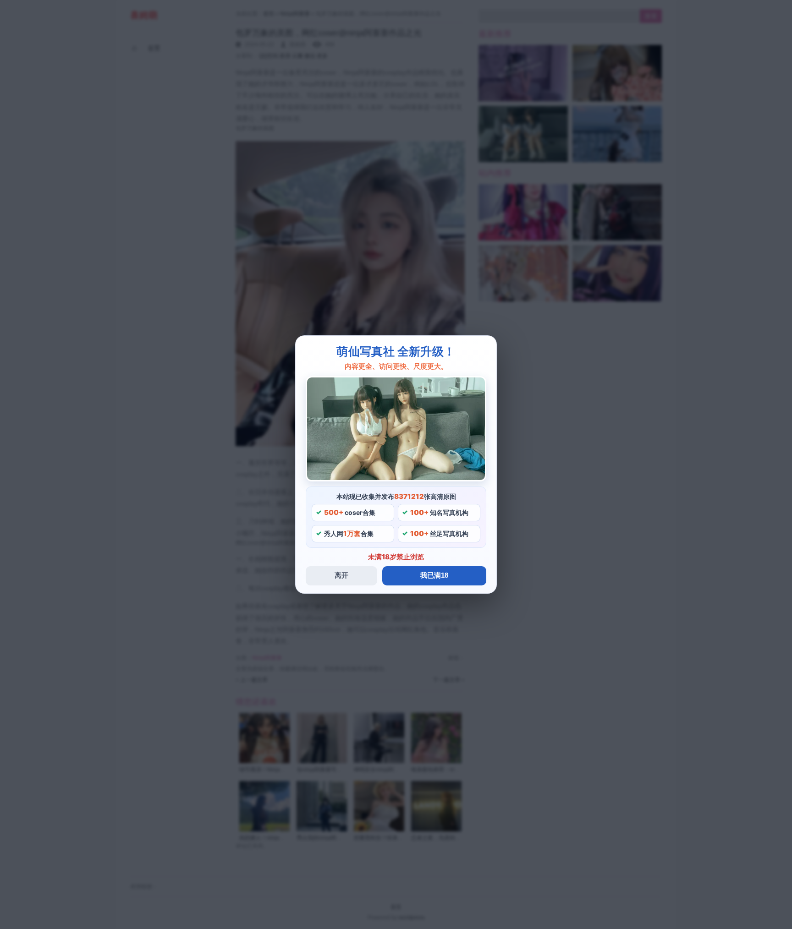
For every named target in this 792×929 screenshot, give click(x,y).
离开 (341, 575)
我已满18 (434, 575)
